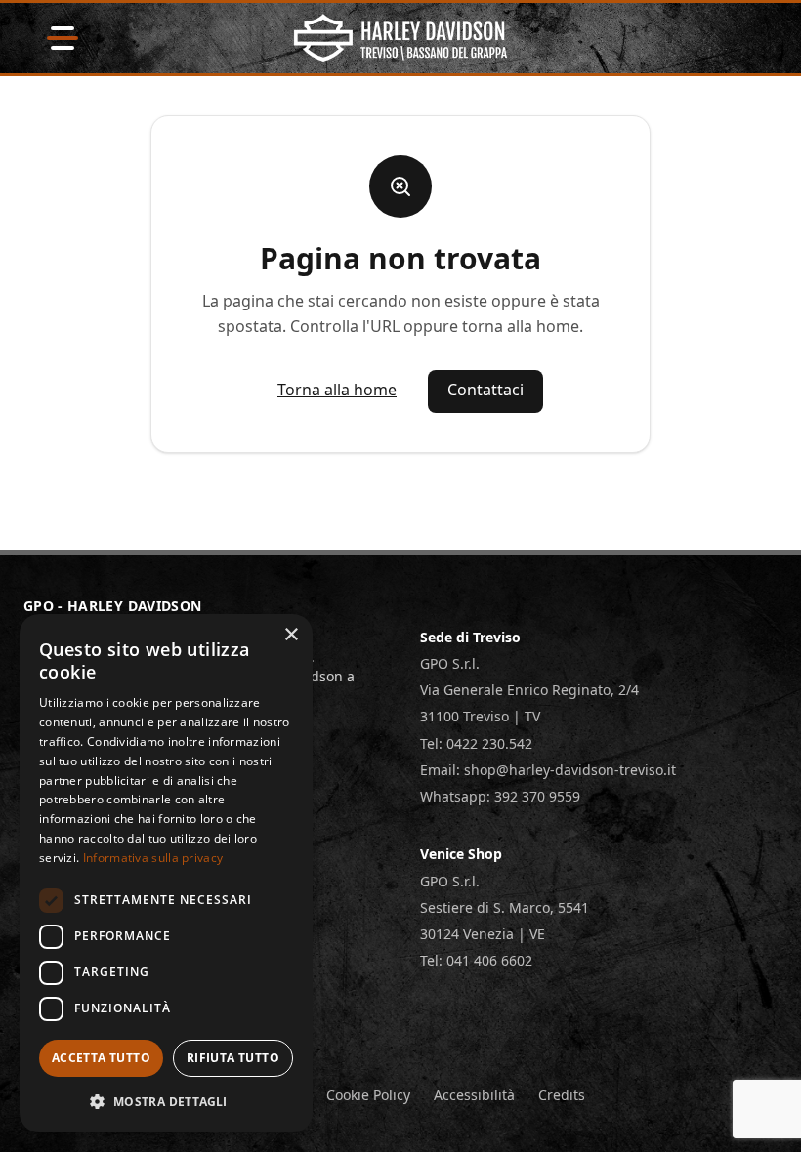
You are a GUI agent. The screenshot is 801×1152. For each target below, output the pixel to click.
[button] (166, 1101)
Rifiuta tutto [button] (233, 1057)
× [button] (290, 635)
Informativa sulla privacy (153, 857)
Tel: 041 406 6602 (476, 960)
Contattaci (485, 389)
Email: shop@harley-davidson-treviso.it (548, 770)
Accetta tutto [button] (101, 1057)
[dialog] (166, 873)
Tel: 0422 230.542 (476, 743)
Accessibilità (474, 1095)
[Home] (401, 38)
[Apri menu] (62, 38)
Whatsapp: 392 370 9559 (500, 796)
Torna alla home (337, 389)
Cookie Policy (368, 1095)
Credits (561, 1095)
